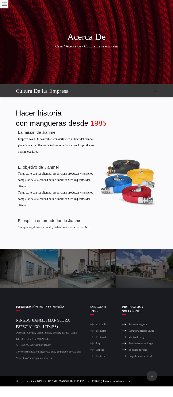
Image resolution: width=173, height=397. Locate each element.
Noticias (100, 349)
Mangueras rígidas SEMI (141, 330)
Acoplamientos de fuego (140, 343)
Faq (98, 343)
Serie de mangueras (138, 324)
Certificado (101, 337)
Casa (59, 46)
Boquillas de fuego (137, 349)
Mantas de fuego (136, 337)
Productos (101, 330)
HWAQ (141, 391)
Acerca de (73, 46)
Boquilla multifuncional (140, 356)
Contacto (100, 356)
